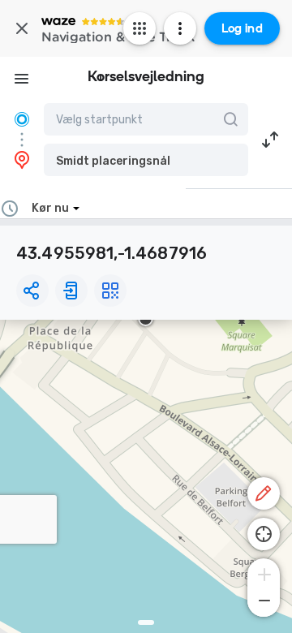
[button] (146, 160)
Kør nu (50, 208)
